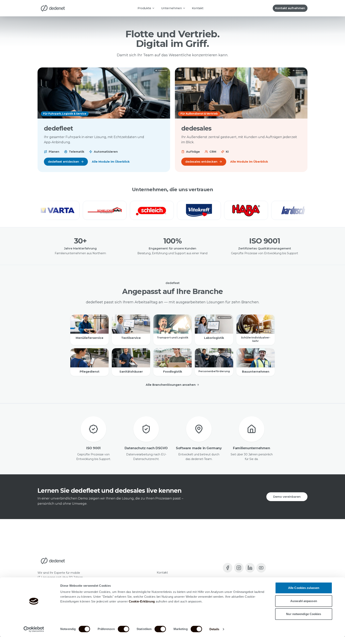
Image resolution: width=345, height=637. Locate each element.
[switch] (123, 629)
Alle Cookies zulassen (303, 588)
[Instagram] (239, 568)
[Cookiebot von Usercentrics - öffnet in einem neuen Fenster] (33, 629)
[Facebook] (227, 568)
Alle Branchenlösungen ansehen (171, 385)
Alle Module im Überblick (111, 161)
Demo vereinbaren (287, 497)
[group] (172, 210)
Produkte (144, 8)
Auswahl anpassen (303, 601)
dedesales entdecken (201, 161)
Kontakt (197, 8)
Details (214, 629)
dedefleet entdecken (63, 161)
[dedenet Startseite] (53, 8)
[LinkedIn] (250, 568)
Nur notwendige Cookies (303, 614)
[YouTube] (261, 568)
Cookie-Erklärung (142, 601)
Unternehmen (171, 8)
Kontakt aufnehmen (290, 8)
